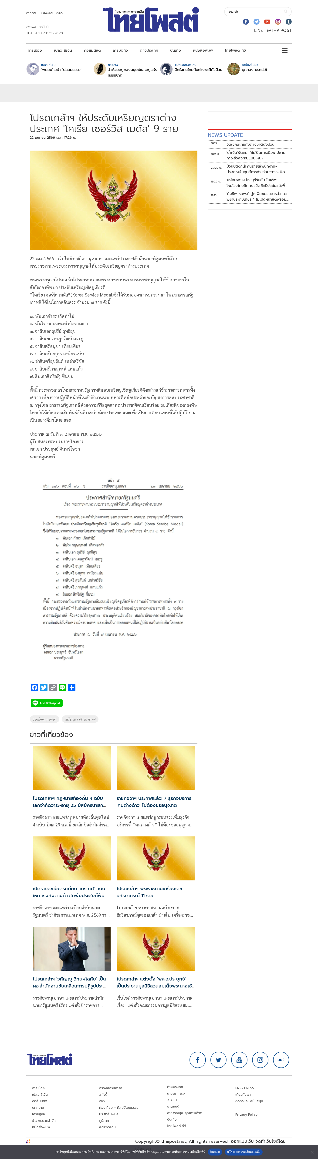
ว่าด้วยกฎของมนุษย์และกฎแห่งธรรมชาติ (132, 72)
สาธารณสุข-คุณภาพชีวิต (184, 1113)
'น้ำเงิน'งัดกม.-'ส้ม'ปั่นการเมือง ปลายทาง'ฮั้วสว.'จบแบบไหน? (256, 155)
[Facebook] (245, 22)
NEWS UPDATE (225, 135)
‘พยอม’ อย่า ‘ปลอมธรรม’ (61, 70)
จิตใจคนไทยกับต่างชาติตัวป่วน (198, 70)
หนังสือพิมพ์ (203, 50)
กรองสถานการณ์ (111, 1088)
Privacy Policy (246, 1114)
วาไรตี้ (103, 1094)
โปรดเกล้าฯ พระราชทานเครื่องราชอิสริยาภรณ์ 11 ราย (149, 892)
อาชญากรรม (176, 1093)
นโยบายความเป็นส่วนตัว (243, 1152)
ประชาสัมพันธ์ (108, 1114)
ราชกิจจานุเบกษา (44, 719)
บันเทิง (175, 50)
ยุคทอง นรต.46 (254, 70)
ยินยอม (215, 1152)
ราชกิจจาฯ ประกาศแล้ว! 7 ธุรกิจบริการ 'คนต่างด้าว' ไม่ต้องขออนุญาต (154, 802)
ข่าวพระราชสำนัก (44, 1120)
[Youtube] (267, 22)
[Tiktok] (288, 22)
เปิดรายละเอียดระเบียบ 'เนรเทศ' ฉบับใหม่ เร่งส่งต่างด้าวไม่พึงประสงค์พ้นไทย (69, 895)
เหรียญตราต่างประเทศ (80, 719)
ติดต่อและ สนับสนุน (249, 1101)
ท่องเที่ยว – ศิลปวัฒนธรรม (119, 1107)
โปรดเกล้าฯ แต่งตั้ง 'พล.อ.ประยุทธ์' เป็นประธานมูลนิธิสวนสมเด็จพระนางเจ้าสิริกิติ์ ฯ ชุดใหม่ (155, 985)
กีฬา (102, 1101)
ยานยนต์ (173, 1106)
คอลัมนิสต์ (92, 50)
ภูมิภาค (104, 1120)
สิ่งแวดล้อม (107, 1127)
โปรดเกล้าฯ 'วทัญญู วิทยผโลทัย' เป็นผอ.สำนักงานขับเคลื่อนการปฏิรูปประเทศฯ (69, 985)
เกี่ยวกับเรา (243, 1094)
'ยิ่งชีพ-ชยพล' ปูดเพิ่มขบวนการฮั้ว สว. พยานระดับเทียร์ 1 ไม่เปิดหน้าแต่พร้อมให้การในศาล (257, 196)
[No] (312, 1152)
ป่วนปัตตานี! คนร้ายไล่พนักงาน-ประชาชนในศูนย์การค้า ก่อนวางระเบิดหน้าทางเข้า (256, 169)
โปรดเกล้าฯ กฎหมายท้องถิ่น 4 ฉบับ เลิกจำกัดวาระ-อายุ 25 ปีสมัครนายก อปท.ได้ (68, 805)
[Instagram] (278, 22)
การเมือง (35, 50)
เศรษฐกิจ (120, 50)
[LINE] (281, 1060)
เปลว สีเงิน (63, 50)
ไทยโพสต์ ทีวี (235, 50)
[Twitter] (256, 22)
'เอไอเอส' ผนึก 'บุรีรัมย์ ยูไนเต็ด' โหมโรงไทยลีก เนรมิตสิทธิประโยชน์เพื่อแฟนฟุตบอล (257, 183)
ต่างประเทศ (149, 50)
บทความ (38, 1107)
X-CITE (172, 1100)
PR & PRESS (244, 1088)
